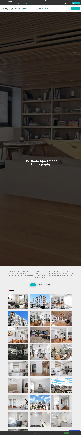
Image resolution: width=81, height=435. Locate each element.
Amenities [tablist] (47, 284)
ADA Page (48, 1)
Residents (68, 3)
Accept (66, 433)
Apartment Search (75, 1)
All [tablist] (32, 284)
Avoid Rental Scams (58, 1)
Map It (29, 3)
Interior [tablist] (40, 284)
